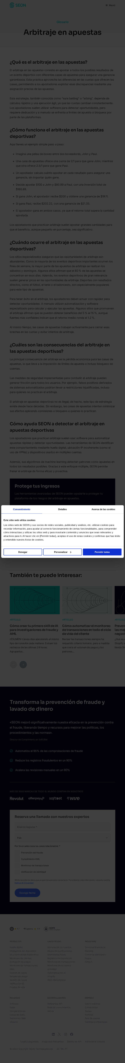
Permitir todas (102, 552)
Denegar (22, 552)
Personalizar (61, 552)
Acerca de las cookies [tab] (103, 509)
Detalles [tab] (62, 509)
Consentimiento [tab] (21, 509)
